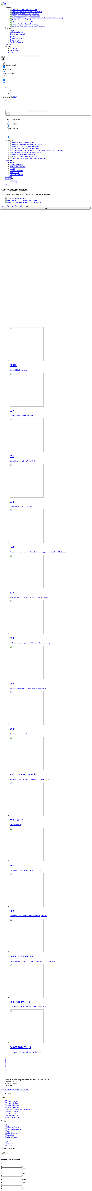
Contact (8, 179)
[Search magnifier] (3, 59)
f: (1, 1164)
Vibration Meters (11, 1113)
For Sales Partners (16, 42)
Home (3, 206)
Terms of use (14, 40)
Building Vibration (12, 1105)
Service (8, 161)
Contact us (13, 48)
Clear (45, 208)
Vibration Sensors (11, 1101)
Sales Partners (15, 50)
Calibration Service (16, 32)
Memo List (9, 52)
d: (1, 1184)
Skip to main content (8, 2)
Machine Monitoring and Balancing (18, 1109)
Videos (12, 36)
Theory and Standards (17, 34)
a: (1, 1171)
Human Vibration (11, 1115)
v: (1, 1178)
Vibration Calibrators (12, 1103)
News (12, 30)
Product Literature (16, 38)
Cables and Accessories (15, 206)
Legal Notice (10, 1141)
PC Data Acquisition (12, 1111)
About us (8, 44)
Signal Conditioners (12, 1107)
